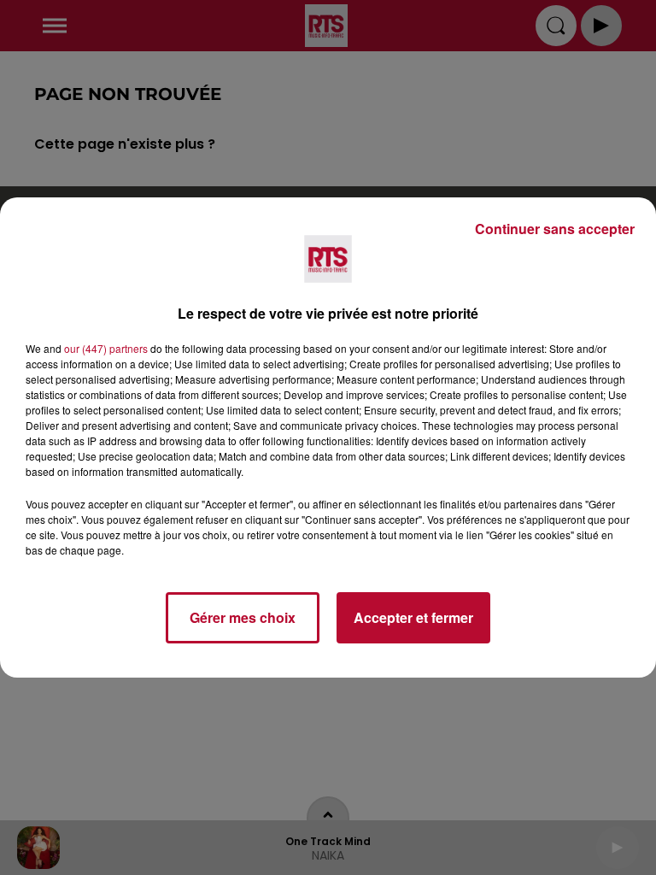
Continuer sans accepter (555, 228)
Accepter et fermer (413, 617)
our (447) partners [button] (106, 348)
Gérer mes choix (243, 617)
